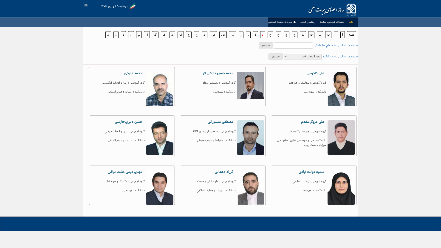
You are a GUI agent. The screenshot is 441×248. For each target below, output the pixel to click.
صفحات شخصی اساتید (332, 22)
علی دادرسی (315, 73)
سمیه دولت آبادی (311, 172)
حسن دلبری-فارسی (128, 122)
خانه (351, 22)
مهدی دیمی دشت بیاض (125, 172)
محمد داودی (133, 73)
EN (86, 5)
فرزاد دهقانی (224, 172)
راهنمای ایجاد (307, 22)
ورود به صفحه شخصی (280, 22)
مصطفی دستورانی (220, 122)
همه (351, 34)
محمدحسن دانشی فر (218, 73)
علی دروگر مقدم (312, 122)
